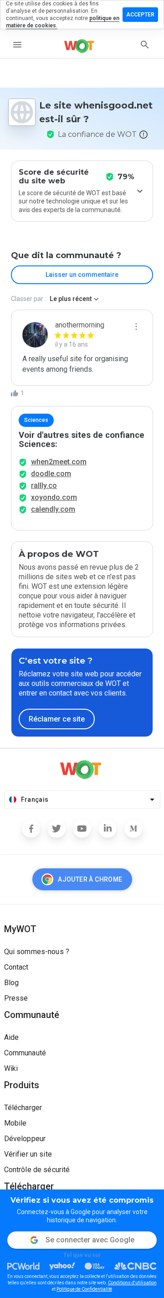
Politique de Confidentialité (84, 1289)
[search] (145, 45)
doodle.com (51, 473)
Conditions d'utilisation (132, 1282)
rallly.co (44, 485)
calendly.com (53, 509)
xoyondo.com (54, 497)
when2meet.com (59, 461)
